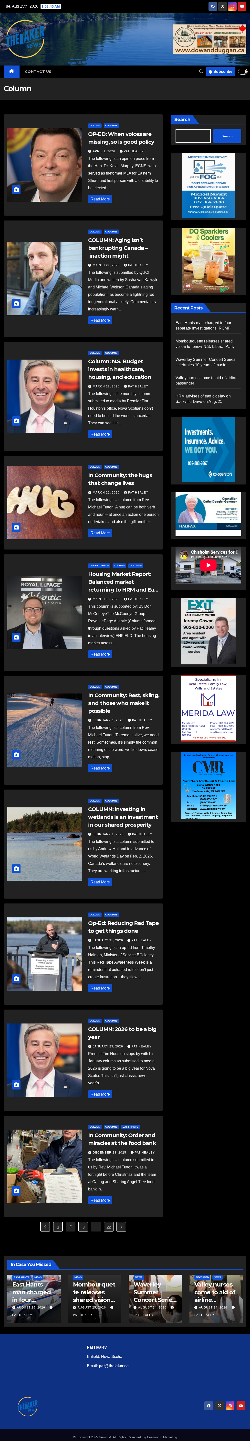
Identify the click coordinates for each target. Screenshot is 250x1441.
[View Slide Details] (208, 514)
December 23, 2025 (110, 1152)
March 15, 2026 (107, 599)
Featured (202, 1277)
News (38, 1277)
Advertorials (99, 565)
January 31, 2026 (108, 940)
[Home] (12, 72)
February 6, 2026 (109, 720)
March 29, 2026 (107, 265)
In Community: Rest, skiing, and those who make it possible (123, 703)
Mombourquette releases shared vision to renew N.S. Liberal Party (94, 1300)
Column (95, 125)
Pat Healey (134, 151)
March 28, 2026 (107, 386)
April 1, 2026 (104, 151)
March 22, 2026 (107, 492)
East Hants (130, 1126)
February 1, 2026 (109, 834)
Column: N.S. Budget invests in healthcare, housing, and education (119, 369)
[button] (201, 71)
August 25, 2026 (31, 1307)
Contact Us (38, 71)
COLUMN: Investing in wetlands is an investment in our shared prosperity (123, 817)
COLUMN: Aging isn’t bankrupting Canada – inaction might (117, 248)
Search (182, 119)
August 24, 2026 (152, 1307)
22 (108, 1227)
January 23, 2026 (108, 1046)
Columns (111, 125)
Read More (100, 199)
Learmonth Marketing (162, 1437)
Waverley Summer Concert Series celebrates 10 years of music (154, 1300)
